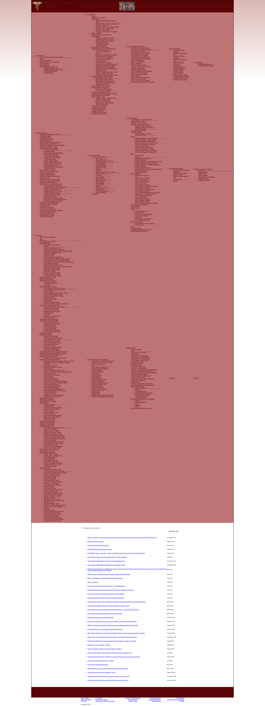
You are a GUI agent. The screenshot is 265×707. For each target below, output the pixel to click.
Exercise (102, 170)
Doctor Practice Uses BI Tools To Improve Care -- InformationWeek (106, 586)
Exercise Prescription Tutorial (53, 434)
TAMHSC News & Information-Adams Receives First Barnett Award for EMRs (108, 574)
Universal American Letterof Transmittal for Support (106, 89)
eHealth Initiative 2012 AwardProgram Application (104, 41)
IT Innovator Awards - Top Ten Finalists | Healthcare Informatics (105, 629)
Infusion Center (44, 65)
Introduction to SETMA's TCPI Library (103, 361)
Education (216, 170)
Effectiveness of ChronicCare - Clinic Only (142, 182)
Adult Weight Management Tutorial (56, 245)
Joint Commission (140, 402)
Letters (94, 16)
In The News (91, 14)
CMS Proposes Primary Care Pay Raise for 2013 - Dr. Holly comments (107, 557)
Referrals (137, 389)
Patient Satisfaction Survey (139, 231)
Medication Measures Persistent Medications (148, 169)
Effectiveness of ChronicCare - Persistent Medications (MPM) (146, 202)
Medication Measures (141, 170)
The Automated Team (141, 396)
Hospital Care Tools (97, 381)
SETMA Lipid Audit (136, 222)
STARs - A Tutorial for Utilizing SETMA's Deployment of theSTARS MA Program (53, 464)
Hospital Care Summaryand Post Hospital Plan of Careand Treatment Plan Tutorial (57, 337)
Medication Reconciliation (142, 394)
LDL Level (47, 314)
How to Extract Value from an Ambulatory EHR (100, 617)
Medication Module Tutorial (52, 499)
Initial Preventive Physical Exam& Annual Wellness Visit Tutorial (53, 442)
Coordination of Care (137, 362)
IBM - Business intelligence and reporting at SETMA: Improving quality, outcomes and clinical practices (116, 633)
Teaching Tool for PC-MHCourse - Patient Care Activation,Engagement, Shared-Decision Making (142, 80)
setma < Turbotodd (92, 582)
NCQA (137, 403)
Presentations (198, 62)
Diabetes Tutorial (204, 178)
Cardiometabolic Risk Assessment (61, 307)
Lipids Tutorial (139, 225)
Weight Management (105, 191)
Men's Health (103, 181)
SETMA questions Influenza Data (109, 98)
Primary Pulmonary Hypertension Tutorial (56, 303)
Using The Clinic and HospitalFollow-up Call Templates (53, 347)
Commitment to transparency (104, 58)
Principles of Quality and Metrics (49, 202)
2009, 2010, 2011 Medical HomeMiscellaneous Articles (105, 83)
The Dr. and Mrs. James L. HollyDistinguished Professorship (101, 86)
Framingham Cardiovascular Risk (50, 305)
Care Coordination (104, 163)
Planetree (138, 405)
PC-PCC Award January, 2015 (105, 28)
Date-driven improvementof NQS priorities (103, 60)
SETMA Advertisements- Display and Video (99, 109)
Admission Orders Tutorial (52, 341)
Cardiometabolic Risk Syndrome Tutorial (56, 293)
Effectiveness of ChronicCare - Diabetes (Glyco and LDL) (145, 188)
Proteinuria (47, 285)
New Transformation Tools (99, 389)
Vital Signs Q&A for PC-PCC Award (106, 31)
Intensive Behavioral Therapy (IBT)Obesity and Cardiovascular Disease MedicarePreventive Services (58, 372)
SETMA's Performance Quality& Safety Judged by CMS (59, 189)
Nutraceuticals (103, 184)
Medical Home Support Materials (49, 359)
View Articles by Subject (103, 157)
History (42, 59)
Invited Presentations (208, 64)
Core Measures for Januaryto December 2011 (145, 134)
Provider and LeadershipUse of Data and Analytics (52, 155)
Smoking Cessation (105, 188)
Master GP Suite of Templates (49, 356)
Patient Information (175, 48)
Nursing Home (44, 403)
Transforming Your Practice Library (97, 359)
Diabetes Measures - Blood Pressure (150, 138)
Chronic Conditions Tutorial (48, 277)
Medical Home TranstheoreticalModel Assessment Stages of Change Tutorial (57, 265)
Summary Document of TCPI (101, 364)
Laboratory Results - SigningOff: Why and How (52, 496)
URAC (137, 407)
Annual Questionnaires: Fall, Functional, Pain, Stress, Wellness (54, 248)
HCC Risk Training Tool (51, 491)
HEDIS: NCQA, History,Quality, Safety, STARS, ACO (55, 454)
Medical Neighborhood (137, 386)
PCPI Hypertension (145, 211)
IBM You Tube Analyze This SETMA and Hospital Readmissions (105, 578)
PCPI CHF (138, 217)
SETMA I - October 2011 (103, 100)
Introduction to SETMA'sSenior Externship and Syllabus (140, 51)
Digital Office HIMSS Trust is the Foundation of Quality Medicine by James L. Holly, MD (111, 641)
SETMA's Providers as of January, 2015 (109, 21)
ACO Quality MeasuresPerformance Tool (51, 457)
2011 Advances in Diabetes (207, 177)
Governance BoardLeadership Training (45, 136)
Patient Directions (178, 69)
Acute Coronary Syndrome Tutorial (60, 288)
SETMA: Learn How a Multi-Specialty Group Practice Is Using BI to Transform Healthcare (112, 637)
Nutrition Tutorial (49, 502)
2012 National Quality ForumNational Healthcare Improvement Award (104, 47)
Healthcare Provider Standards (49, 148)
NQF (132, 153)
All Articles (95, 194)
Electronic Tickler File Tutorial (53, 367)
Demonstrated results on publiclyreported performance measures (105, 66)
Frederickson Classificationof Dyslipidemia (52, 312)
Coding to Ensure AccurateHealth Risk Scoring (52, 324)
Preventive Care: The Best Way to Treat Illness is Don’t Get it (140, 359)
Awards (175, 181)
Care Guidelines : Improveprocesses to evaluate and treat (49, 170)
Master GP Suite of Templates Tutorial (55, 358)
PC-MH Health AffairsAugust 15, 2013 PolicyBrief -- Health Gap (138, 62)
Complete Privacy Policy (180, 78)
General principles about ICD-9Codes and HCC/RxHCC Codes (49, 319)
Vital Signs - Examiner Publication (102, 18)
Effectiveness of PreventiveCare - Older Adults (143, 196)
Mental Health (103, 183)
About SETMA (40, 55)
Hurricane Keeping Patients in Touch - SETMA (100, 660)
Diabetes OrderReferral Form (203, 173)
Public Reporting (132, 118)
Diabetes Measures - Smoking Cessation (147, 164)
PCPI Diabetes (139, 212)
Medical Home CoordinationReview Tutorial (139, 75)
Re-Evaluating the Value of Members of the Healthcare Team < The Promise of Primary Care (113, 609)
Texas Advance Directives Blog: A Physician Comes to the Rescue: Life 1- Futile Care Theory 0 (113, 657)
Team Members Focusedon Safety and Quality (47, 215)
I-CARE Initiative (45, 63)
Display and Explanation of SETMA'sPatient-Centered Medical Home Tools (103, 395)
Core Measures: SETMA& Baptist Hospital (138, 131)
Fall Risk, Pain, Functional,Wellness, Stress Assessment (140, 123)
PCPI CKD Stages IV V (142, 220)
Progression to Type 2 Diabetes (53, 446)
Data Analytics (96, 373)
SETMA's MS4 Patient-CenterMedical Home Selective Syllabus (146, 48)
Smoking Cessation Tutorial (52, 272)
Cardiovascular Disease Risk (108, 161)
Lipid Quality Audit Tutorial (52, 302)
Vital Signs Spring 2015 (103, 30)
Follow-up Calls (48, 369)
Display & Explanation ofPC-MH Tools (138, 381)
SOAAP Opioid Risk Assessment (54, 511)
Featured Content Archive (99, 113)
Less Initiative (103, 177)
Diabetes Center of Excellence (203, 169)
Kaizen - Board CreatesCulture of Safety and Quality (52, 161)
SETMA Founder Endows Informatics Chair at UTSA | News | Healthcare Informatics (110, 590)
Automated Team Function (48, 241)
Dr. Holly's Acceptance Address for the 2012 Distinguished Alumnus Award (104, 92)
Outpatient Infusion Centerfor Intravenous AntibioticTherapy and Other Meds (47, 423)
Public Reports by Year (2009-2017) (144, 119)
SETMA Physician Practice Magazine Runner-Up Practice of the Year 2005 (108, 676)
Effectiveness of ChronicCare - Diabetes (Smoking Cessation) (146, 185)
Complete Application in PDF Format (107, 75)
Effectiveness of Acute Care (144, 176)
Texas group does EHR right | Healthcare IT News (101, 672)
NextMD (182, 701)
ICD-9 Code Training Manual (52, 331)
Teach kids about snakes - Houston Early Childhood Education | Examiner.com (109, 653)
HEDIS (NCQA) (135, 174)
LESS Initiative (135, 208)
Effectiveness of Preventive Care (145, 194)
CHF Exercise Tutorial (50, 429)
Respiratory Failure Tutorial (52, 350)
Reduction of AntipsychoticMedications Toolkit (52, 270)
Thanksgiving (103, 189)
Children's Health (104, 166)
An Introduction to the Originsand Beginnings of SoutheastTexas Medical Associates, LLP (140, 55)
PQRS (133, 136)
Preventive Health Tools (47, 426)
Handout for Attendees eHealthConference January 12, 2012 (108, 38)
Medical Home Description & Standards (143, 399)
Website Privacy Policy (180, 79)
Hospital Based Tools (46, 334)
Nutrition (102, 186)
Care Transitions (104, 164)
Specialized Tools (45, 468)
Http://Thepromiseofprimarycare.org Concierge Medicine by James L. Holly (108, 605)
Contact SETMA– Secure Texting (178, 71)
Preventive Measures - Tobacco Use (146, 152)
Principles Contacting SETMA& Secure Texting (49, 204)
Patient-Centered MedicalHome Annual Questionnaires (52, 385)
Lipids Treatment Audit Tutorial (147, 223)
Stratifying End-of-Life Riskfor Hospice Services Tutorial (52, 275)
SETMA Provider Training (206, 65)
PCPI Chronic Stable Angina (143, 214)
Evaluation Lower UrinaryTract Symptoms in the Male (52, 484)
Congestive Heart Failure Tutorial (54, 296)
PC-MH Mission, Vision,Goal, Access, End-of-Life (47, 207)
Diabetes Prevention (205, 180)
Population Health (136, 365)
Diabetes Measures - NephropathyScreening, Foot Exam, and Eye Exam (146, 142)
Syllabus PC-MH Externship (135, 46)
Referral (46, 508)
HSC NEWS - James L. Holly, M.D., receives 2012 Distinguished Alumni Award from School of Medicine (116, 553)
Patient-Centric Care (98, 390)
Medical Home (103, 178)
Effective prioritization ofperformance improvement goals (103, 51)
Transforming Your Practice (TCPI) (102, 362)
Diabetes (102, 169)
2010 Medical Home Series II (104, 79)
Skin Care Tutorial (49, 420)
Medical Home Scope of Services (50, 62)
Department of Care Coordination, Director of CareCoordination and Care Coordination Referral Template (59, 362)
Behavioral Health (104, 160)
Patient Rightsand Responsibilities (179, 66)
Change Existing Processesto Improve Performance (48, 212)
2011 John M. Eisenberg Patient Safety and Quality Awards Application (55, 198)
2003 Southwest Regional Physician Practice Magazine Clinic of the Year (107, 680)
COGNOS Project (104, 167)
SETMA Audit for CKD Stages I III (141, 229)
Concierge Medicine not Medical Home (142, 385)
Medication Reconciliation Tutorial (54, 500)
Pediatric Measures (141, 172)
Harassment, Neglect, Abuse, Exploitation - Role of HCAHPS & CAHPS (52, 146)
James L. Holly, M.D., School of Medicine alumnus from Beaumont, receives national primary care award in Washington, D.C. (122, 537)
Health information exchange (178, 63)
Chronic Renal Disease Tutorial (53, 294)
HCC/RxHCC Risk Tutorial (52, 330)
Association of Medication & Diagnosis (55, 472)
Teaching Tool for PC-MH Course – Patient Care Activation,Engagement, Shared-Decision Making (142, 377)
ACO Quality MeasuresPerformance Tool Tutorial (51, 460)
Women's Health (104, 192)
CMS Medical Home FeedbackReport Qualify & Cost (101, 95)
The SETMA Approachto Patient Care (50, 71)
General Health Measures (142, 167)
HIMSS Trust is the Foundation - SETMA (98, 645)
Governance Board (41, 133)
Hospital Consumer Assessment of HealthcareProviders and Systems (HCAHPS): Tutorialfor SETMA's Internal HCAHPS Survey (53, 353)
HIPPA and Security (98, 372)
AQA (132, 226)
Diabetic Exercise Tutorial (51, 430)
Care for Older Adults (150, 156)
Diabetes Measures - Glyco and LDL (146, 139)
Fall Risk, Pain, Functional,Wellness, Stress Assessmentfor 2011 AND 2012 (146, 127)
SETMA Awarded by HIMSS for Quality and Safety (52, 195)
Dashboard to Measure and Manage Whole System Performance (106, 55)
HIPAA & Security (104, 174)
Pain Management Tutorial (52, 268)
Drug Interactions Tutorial (51, 480)
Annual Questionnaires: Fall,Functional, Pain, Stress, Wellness (58, 470)
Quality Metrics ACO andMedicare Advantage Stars (48, 451)
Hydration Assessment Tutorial (53, 407)
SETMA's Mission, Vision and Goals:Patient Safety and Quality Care (51, 142)
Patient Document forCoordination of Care (50, 392)
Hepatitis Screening (45, 333)
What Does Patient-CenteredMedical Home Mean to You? (180, 52)
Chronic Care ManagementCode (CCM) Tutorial (52, 476)
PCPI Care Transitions (142, 215)
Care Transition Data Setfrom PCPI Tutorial (51, 344)
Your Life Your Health (93, 155)
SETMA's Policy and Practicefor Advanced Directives (53, 164)
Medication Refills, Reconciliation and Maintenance (53, 152)
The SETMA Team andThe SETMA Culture (46, 139)
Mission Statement (45, 60)
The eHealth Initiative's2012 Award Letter (102, 44)
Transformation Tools (98, 387)
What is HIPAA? (178, 73)
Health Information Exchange (143, 393)
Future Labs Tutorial (50, 488)
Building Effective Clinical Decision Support (99, 549)
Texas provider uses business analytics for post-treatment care (104, 613)
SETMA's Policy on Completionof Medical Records (53, 167)
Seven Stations (203, 175)
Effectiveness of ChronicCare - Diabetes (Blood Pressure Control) (147, 191)
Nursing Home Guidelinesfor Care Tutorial (51, 409)
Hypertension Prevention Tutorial (53, 435)
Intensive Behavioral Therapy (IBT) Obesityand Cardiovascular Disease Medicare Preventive (58, 261)
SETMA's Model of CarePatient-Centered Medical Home (56, 68)
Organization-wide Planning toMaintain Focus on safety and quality (51, 183)
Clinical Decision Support (99, 379)
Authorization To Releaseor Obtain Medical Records (181, 75)
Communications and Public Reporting (51, 210)
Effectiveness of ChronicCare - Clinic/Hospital (142, 179)
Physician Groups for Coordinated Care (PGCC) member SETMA (105, 594)
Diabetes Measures (141, 160)
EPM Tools (39, 235)
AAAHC (141, 400)
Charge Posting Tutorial (54, 322)
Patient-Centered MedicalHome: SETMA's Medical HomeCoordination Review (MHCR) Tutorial (55, 389)
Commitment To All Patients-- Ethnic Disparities (52, 158)
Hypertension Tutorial (50, 299)
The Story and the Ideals (143, 350)
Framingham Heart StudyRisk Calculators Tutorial (51, 309)
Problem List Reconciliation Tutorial (54, 505)
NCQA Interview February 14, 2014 (141, 408)
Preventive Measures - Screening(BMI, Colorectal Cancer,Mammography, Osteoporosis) (145, 146)
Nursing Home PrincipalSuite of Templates (51, 412)
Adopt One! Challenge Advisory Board (98, 545)
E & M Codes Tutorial (50, 327)
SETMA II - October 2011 (103, 101)
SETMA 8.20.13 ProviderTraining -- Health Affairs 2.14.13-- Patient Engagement (140, 66)
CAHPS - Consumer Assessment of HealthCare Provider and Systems (144, 373)
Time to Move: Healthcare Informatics (97, 664)
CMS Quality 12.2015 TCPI (100, 367)
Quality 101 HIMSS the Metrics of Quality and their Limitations (104, 649)
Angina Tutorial (48, 291)
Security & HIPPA (147, 388)
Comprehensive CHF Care (143, 158)
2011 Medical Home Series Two (105, 81)
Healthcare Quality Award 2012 (53, 201)
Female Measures (140, 166)
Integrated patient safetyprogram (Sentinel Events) (47, 173)
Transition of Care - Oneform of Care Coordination (138, 367)
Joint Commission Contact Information (57, 57)
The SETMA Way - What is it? (49, 66)
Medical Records (104, 180)
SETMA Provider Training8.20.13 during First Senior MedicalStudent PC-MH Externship (141, 71)
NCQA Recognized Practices (95, 541)
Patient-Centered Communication (141, 59)
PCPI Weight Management (143, 219)
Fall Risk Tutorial (49, 255)
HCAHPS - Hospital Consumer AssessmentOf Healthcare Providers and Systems (144, 370)
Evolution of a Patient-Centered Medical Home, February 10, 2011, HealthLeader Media (112, 621)
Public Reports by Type (138, 121)
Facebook (172, 378)
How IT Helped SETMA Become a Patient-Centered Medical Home (106, 561)
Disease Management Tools (48, 286)
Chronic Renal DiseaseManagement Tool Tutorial (47, 279)
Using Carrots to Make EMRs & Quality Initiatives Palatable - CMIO (106, 565)
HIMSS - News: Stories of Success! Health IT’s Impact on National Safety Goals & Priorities (112, 625)
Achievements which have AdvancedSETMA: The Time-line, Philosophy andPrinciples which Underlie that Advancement (181, 174)
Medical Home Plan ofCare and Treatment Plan (51, 378)
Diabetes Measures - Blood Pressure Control (148, 161)
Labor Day (102, 175)
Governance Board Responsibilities (57, 134)
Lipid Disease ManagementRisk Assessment (52, 316)
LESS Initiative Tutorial (51, 263)
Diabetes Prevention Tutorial (52, 432)
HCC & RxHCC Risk (50, 328)
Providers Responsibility (58, 150)
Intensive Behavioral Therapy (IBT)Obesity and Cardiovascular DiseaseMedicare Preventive (55, 438)
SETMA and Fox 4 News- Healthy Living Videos (99, 106)
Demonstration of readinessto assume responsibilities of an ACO (107, 63)
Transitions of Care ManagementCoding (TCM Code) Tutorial (53, 395)
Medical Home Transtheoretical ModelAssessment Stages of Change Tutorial (55, 381)
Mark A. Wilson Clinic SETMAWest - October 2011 (105, 103)
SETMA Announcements (99, 112)
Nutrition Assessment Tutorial (53, 415)
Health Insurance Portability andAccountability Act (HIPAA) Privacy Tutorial (57, 257)
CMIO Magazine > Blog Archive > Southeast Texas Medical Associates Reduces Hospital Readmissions (116, 602)
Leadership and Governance (100, 369)
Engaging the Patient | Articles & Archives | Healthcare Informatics (105, 598)
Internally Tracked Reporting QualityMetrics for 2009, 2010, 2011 (106, 72)
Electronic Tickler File (50, 365)
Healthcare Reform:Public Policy (109, 172)
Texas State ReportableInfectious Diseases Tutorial (52, 516)
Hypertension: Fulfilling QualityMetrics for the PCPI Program (53, 493)
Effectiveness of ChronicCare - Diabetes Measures (143, 199)
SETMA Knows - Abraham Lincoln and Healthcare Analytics (107, 24)
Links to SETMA (97, 33)
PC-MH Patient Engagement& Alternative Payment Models (140, 356)
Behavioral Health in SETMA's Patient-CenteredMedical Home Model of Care (58, 251)
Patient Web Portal (140, 391)
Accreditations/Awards (176, 168)
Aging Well (102, 158)
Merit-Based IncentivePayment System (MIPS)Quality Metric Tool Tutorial (48, 399)
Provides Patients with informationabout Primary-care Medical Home (50, 180)
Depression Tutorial (49, 254)
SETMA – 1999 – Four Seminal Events (107, 27)
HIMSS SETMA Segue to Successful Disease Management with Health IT (107, 668)
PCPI (132, 209)
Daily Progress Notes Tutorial (52, 342)
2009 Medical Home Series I (108, 78)
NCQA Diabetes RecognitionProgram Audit (139, 205)
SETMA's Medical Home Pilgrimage (102, 76)
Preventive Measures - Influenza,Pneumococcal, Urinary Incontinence (146, 149)
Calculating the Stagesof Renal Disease (53, 282)
